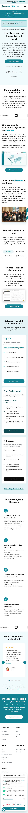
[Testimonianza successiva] (24, 662)
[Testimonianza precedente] (3, 662)
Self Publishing (20, 749)
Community (5, 772)
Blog (3, 749)
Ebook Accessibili (7, 762)
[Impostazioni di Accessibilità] (3, 809)
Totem (18, 734)
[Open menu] (25, 6)
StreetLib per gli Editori (18, 1)
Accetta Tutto (14, 808)
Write (17, 737)
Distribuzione (5, 734)
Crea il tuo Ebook (14, 306)
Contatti (4, 739)
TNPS (3, 752)
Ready (18, 731)
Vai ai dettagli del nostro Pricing (14, 489)
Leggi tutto (8, 663)
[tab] (8, 251)
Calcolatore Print (7, 755)
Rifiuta (8, 804)
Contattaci (14, 479)
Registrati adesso (14, 61)
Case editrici (19, 752)
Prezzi (3, 737)
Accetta (19, 804)
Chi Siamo (4, 731)
